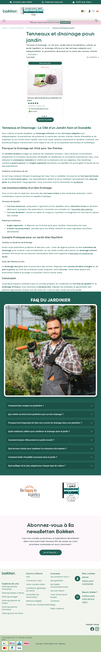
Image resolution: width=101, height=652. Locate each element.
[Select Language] (83, 12)
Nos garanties (56, 580)
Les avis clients (57, 591)
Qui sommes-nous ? (59, 577)
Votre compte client (35, 584)
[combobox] (72, 20)
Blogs (52, 604)
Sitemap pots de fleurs (12, 613)
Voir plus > (33, 54)
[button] (2, 20)
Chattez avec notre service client (88, 599)
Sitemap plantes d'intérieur (9, 608)
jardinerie (78, 182)
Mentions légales (34, 601)
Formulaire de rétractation (32, 595)
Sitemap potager (10, 597)
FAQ (28, 577)
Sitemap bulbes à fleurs (13, 593)
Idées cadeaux (57, 608)
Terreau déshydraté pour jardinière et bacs (44, 99)
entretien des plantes (82, 209)
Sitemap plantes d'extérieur (9, 587)
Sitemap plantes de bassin (11, 601)
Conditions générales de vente (36, 589)
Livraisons (54, 601)
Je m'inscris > (50, 552)
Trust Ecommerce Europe (58, 595)
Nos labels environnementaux (59, 585)
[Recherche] (96, 20)
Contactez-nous (34, 580)
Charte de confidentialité (38, 604)
